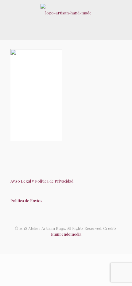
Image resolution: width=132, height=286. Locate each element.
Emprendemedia (66, 234)
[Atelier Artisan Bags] (66, 12)
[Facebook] (59, 243)
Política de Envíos (26, 200)
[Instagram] (72, 243)
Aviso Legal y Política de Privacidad (41, 181)
